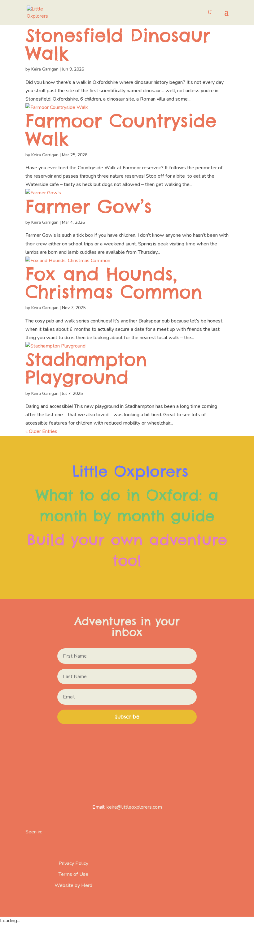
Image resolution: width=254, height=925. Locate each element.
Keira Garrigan (45, 69)
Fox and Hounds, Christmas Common (113, 282)
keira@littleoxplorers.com (134, 807)
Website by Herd (73, 885)
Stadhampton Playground (86, 368)
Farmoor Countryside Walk (121, 129)
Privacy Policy (73, 863)
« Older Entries (41, 431)
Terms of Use (73, 874)
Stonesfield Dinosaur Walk (117, 44)
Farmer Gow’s (88, 206)
